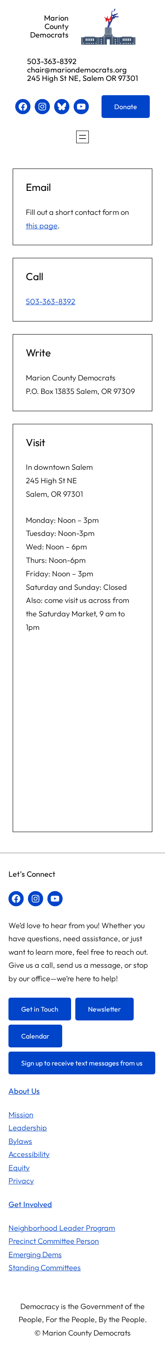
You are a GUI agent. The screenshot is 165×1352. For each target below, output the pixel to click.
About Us (24, 1091)
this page (42, 225)
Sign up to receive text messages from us (82, 1063)
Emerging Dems (35, 1254)
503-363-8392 (50, 301)
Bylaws (20, 1141)
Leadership (27, 1127)
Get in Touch (39, 1009)
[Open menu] (82, 137)
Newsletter (104, 1009)
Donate (125, 106)
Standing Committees (44, 1267)
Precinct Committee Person (53, 1241)
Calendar (35, 1036)
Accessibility (29, 1154)
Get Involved (30, 1204)
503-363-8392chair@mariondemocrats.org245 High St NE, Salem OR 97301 (82, 69)
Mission (20, 1114)
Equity (19, 1168)
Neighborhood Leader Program (61, 1228)
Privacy (21, 1181)
